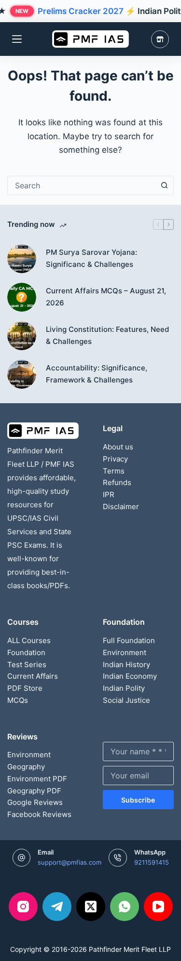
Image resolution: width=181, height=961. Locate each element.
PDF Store (24, 688)
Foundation (26, 652)
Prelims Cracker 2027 (81, 11)
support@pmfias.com (69, 862)
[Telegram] (56, 906)
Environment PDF (37, 778)
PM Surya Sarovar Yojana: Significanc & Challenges (91, 258)
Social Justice (126, 700)
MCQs (17, 700)
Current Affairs (32, 676)
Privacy (115, 458)
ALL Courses (29, 640)
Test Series (26, 664)
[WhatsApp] (124, 906)
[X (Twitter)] (90, 906)
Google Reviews (35, 802)
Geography (26, 766)
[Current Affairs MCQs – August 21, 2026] (21, 297)
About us (118, 446)
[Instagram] (23, 906)
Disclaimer (121, 506)
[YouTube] (158, 906)
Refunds (117, 482)
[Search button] (164, 185)
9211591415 (151, 862)
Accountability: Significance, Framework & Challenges (96, 373)
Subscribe (138, 800)
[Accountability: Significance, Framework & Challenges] (21, 374)
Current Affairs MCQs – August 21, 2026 (106, 296)
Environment (124, 652)
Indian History (126, 664)
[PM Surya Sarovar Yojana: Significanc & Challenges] (21, 258)
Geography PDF (34, 790)
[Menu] (17, 39)
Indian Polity (124, 688)
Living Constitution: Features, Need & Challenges (107, 335)
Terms (114, 470)
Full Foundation (129, 640)
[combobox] (81, 185)
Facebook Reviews (39, 814)
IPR (108, 494)
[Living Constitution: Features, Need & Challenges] (21, 335)
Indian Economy (130, 676)
